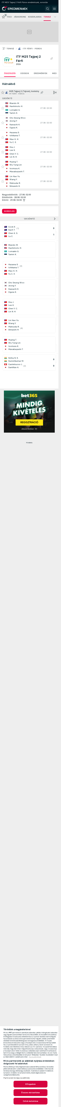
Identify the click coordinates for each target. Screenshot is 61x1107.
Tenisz (10, 48)
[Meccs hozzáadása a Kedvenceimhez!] (2, 108)
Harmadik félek (35, 1057)
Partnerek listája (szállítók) (16, 1078)
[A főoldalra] (17, 9)
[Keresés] (47, 8)
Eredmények (40, 73)
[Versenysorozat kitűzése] (51, 58)
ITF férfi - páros (32, 48)
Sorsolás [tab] (9, 211)
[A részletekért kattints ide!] (29, 108)
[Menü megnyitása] (54, 8)
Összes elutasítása (30, 1092)
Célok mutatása (30, 1101)
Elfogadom (30, 1084)
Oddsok (24, 73)
